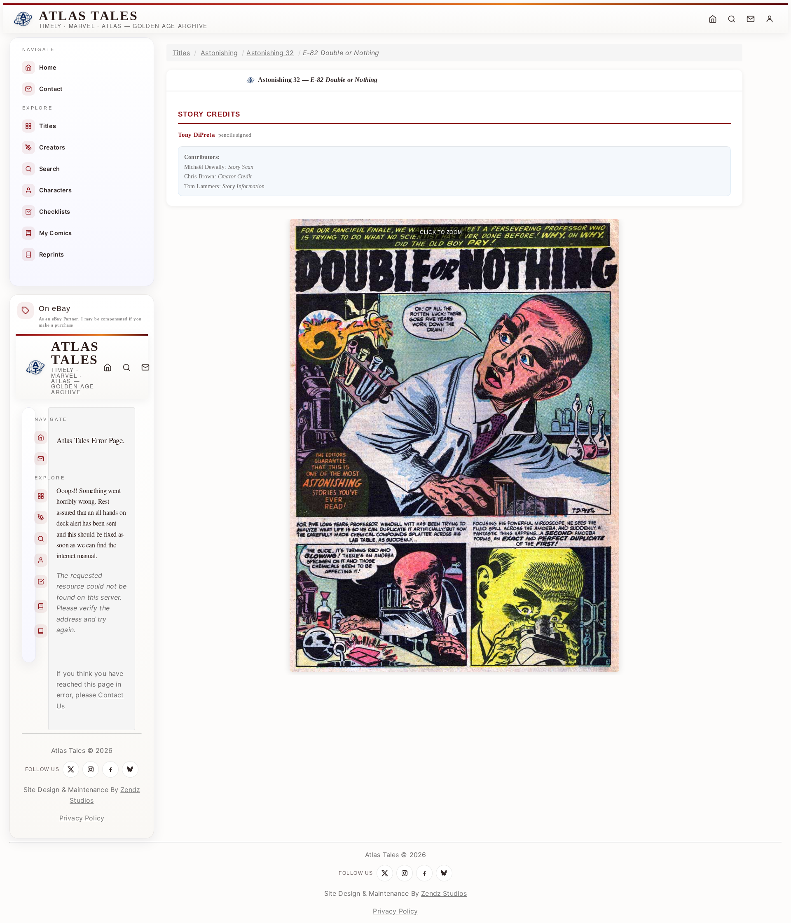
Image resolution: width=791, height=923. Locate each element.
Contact (50, 88)
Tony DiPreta (196, 134)
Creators (52, 147)
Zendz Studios (444, 893)
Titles (47, 125)
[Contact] (750, 19)
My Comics (55, 232)
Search (49, 168)
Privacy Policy (81, 818)
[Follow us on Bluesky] (130, 769)
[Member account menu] (769, 19)
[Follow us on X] (71, 769)
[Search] (731, 19)
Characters (55, 190)
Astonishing (219, 53)
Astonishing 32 (270, 53)
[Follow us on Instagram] (90, 769)
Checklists (54, 211)
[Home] (712, 19)
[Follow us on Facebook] (110, 769)
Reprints (51, 254)
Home (48, 67)
